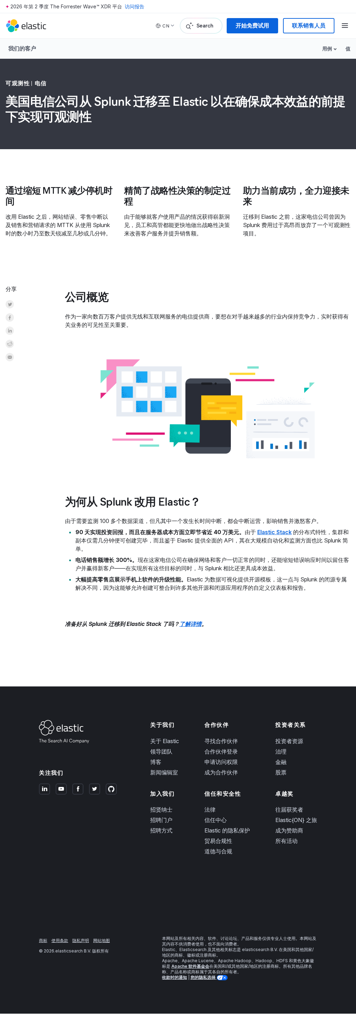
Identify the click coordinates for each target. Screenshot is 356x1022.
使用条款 (59, 940)
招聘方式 (161, 830)
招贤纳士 (161, 809)
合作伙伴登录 (221, 751)
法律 (210, 809)
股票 (280, 772)
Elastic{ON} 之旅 (296, 819)
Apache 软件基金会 (190, 966)
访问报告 (134, 6)
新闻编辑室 (164, 772)
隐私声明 (80, 940)
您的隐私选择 (204, 977)
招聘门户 (161, 819)
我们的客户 (22, 48)
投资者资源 (289, 741)
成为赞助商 (289, 830)
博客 (155, 761)
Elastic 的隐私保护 (227, 830)
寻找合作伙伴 (221, 741)
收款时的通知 (174, 977)
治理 (280, 751)
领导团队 (161, 751)
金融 (280, 761)
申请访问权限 (221, 761)
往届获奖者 (289, 809)
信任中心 (215, 819)
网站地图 (101, 940)
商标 (43, 940)
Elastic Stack (274, 532)
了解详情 (190, 623)
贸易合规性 (218, 840)
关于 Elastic (164, 741)
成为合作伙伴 (221, 772)
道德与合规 (218, 851)
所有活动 (286, 840)
